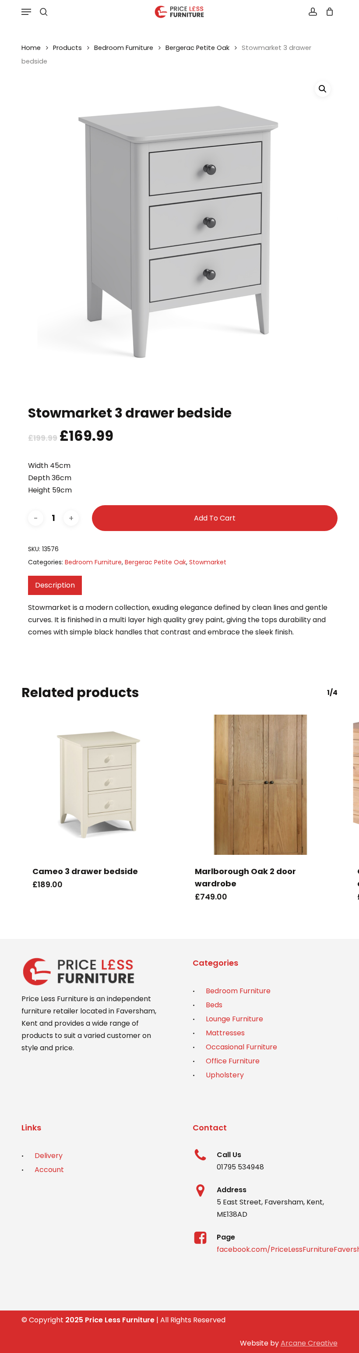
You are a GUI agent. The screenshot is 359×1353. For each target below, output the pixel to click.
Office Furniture (233, 1061)
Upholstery (225, 1075)
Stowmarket (207, 562)
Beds (214, 1005)
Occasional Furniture (241, 1047)
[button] (26, 11)
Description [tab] (55, 585)
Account (49, 1170)
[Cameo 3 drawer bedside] (98, 785)
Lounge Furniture (234, 1019)
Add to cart (215, 518)
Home (31, 47)
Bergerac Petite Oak (197, 47)
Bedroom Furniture (123, 47)
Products (67, 47)
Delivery (49, 1156)
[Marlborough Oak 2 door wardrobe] (261, 785)
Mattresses (225, 1033)
